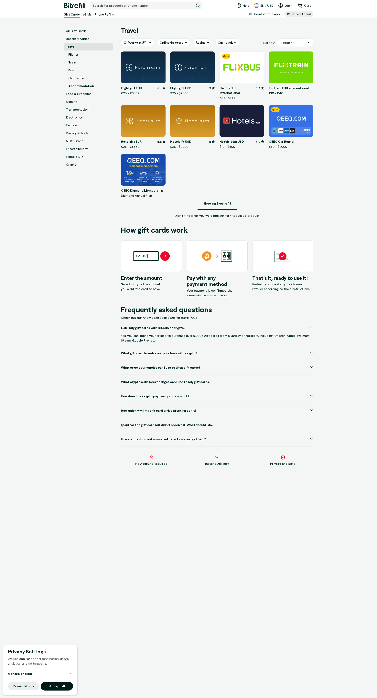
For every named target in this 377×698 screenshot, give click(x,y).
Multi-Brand (74, 141)
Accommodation (81, 86)
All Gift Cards (76, 31)
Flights (73, 54)
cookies (24, 659)
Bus (71, 70)
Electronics (74, 117)
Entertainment (77, 149)
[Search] (198, 5)
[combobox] (142, 5)
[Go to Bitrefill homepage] (74, 5)
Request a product (246, 216)
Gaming (71, 102)
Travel (70, 47)
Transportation (77, 109)
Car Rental (76, 78)
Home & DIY (74, 157)
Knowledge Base (155, 318)
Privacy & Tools (77, 133)
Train (72, 62)
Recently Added (78, 39)
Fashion (71, 125)
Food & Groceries (78, 94)
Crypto (71, 164)
